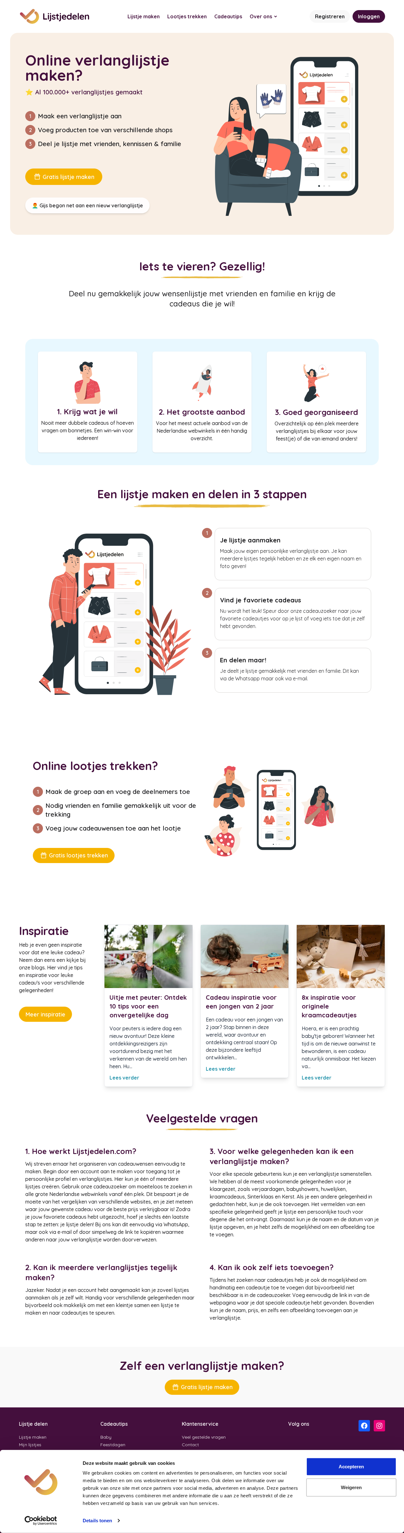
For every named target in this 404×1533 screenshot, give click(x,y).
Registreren (330, 16)
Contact (190, 1444)
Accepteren (351, 1466)
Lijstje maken (144, 16)
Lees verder (124, 1077)
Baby (105, 1437)
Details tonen (97, 1520)
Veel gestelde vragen (204, 1437)
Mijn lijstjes (30, 1444)
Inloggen (369, 16)
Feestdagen (112, 1444)
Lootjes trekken (187, 16)
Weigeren (351, 1487)
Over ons (261, 16)
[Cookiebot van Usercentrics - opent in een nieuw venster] (40, 1520)
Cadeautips (228, 16)
